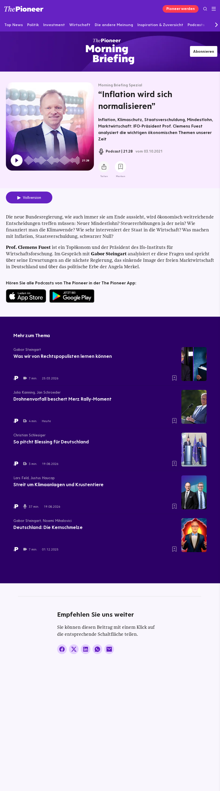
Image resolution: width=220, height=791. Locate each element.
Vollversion (32, 197)
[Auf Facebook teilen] (62, 649)
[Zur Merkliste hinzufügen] (120, 166)
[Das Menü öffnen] (214, 9)
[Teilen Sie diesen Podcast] (103, 166)
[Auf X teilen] (74, 649)
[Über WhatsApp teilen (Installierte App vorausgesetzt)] (97, 649)
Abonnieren (203, 51)
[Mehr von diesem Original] (110, 51)
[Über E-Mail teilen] (109, 649)
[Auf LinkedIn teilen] (85, 649)
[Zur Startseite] (23, 9)
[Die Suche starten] (205, 8)
